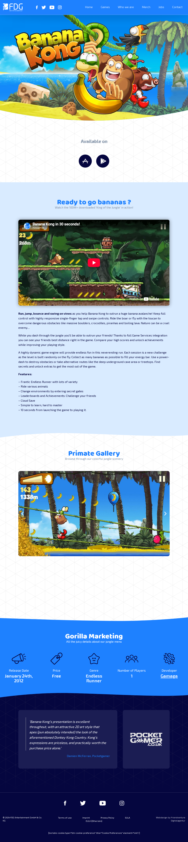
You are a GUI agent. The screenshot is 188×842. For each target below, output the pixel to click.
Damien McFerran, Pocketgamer (88, 756)
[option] (94, 513)
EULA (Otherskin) (94, 821)
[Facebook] (37, 7)
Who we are (126, 7)
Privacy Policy (107, 817)
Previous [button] (22, 514)
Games (105, 7)
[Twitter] (44, 7)
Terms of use (65, 817)
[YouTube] (52, 7)
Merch (146, 7)
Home (89, 7)
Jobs (161, 7)
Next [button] (165, 514)
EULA (127, 817)
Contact (177, 7)
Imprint (86, 817)
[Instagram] (60, 7)
